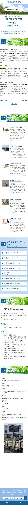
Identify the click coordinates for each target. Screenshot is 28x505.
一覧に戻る (14, 104)
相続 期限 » (25, 100)
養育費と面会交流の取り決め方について (11, 82)
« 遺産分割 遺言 (4, 100)
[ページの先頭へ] (25, 498)
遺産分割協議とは (5, 66)
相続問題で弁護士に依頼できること (10, 49)
